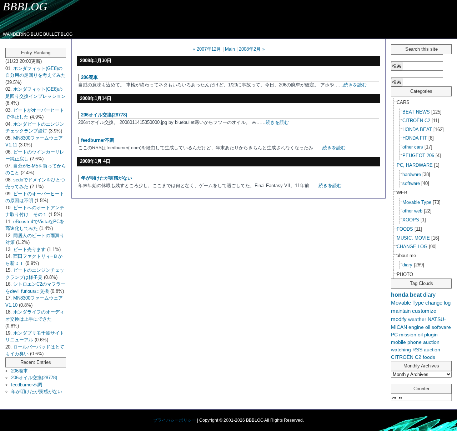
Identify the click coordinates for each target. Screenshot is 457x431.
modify (399, 319)
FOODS (405, 229)
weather (417, 319)
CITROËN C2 (416, 120)
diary (407, 264)
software (411, 183)
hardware (411, 174)
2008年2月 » (252, 49)
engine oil (419, 327)
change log (438, 303)
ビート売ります (29, 249)
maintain (401, 311)
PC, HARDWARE (415, 165)
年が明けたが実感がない (36, 391)
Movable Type (416, 202)
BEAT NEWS (416, 112)
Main (230, 49)
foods (429, 357)
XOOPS (410, 219)
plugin (431, 334)
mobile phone (406, 342)
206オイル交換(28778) (34, 377)
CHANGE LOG (412, 246)
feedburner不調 (26, 384)
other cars (412, 147)
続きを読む (355, 84)
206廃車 (19, 371)
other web (412, 211)
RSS (417, 349)
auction (432, 349)
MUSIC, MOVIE (413, 238)
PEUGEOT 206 (418, 155)
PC (394, 334)
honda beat (406, 294)
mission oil (411, 334)
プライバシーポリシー (174, 420)
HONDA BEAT (417, 129)
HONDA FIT (414, 138)
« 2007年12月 (207, 49)
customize (424, 311)
